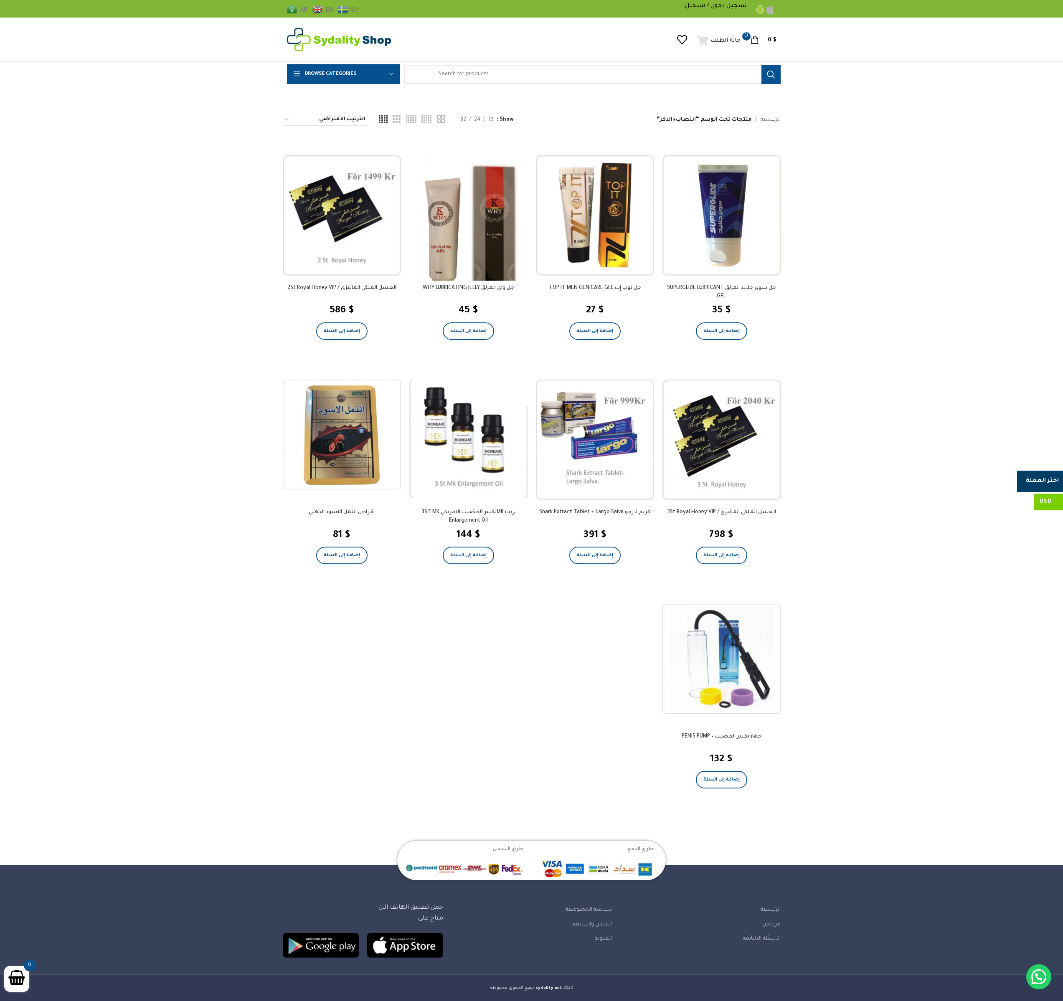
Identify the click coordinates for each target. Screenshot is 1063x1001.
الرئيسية (771, 120)
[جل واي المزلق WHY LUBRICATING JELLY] (468, 234)
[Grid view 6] (411, 120)
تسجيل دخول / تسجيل (715, 6)
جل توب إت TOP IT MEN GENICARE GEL (595, 288)
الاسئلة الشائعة (762, 939)
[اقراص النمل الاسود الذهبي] (342, 434)
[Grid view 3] (397, 120)
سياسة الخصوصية (589, 910)
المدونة (603, 939)
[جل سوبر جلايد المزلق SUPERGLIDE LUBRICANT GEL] (721, 215)
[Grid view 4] (383, 120)
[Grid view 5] (426, 120)
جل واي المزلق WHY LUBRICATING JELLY (468, 288)
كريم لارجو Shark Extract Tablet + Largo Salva (594, 512)
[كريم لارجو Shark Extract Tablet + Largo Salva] (595, 440)
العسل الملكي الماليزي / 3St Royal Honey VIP (721, 512)
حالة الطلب (725, 41)
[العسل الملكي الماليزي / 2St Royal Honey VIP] (342, 215)
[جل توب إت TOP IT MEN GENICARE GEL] (595, 215)
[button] (721, 331)
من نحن (771, 925)
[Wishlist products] (682, 39)
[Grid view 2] (441, 120)
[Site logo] (339, 40)
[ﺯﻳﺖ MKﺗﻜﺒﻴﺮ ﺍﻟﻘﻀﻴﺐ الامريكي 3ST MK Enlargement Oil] (468, 439)
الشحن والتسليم (592, 925)
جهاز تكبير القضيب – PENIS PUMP (721, 737)
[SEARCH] (771, 74)
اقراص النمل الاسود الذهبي (342, 512)
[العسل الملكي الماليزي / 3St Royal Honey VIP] (721, 440)
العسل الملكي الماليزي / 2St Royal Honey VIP (341, 288)
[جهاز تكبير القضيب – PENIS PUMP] (721, 659)
